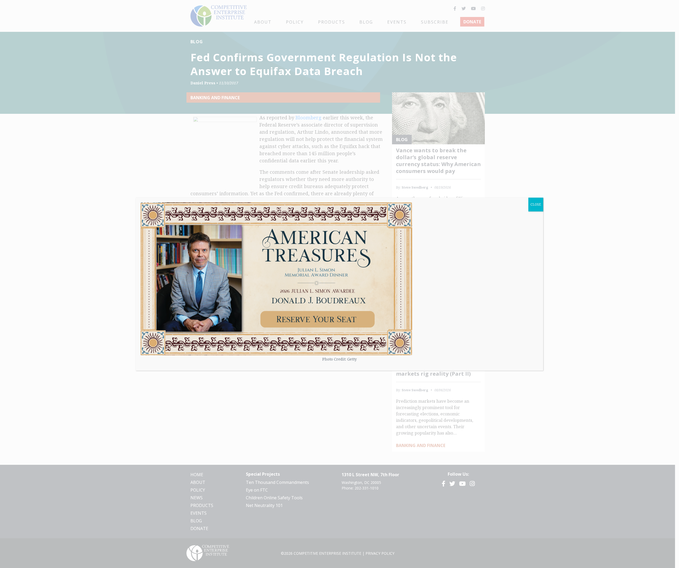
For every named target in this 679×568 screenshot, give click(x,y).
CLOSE (535, 204)
